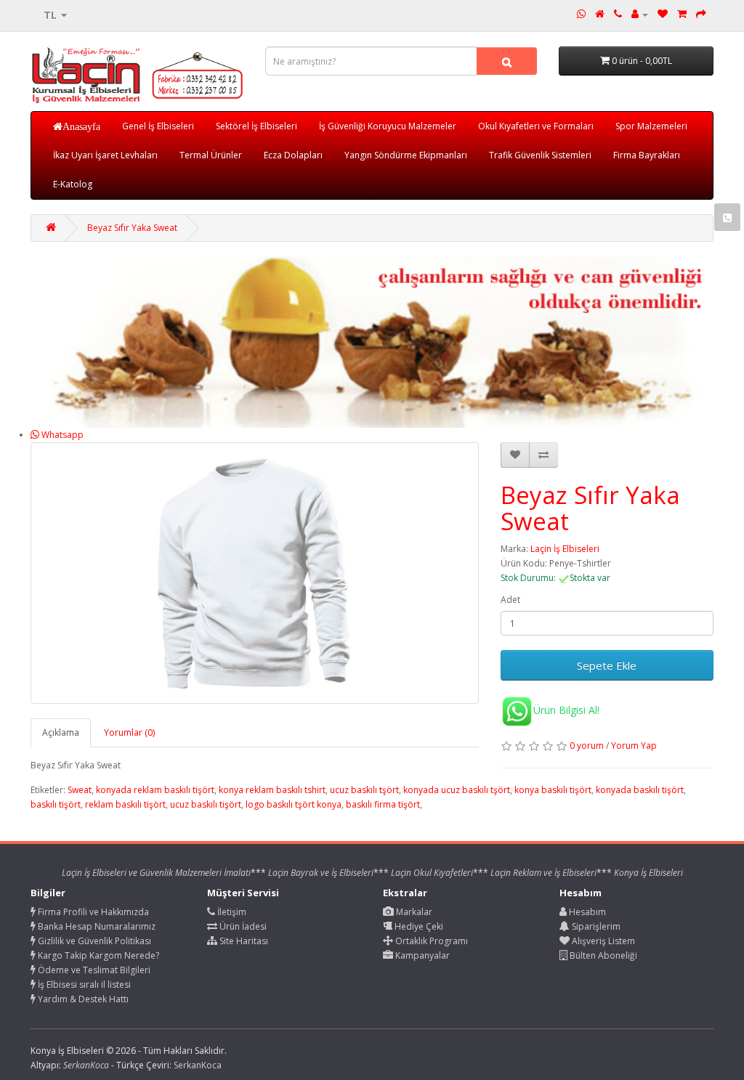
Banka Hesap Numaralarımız (95, 926)
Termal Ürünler (210, 155)
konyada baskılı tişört (640, 790)
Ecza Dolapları (293, 155)
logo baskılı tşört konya (293, 804)
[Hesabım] (639, 14)
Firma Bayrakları (646, 155)
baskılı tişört (56, 804)
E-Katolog (72, 184)
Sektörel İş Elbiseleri (256, 126)
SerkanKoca (198, 1065)
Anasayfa (81, 126)
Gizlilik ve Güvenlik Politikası (93, 941)
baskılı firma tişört (383, 804)
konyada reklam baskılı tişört (155, 790)
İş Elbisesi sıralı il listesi (83, 984)
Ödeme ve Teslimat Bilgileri (93, 970)
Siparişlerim (595, 926)
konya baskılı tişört (552, 790)
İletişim (230, 912)
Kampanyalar (421, 955)
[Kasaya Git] (701, 14)
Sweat (80, 790)
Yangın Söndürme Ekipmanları (405, 155)
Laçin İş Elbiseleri (564, 549)
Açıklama (60, 732)
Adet (510, 599)
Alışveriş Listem (602, 941)
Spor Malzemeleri (651, 126)
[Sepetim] (682, 14)
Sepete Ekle (606, 665)
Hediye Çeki (417, 926)
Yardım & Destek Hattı (82, 999)
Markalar (413, 912)
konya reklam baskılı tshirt (272, 790)
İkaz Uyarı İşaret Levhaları (105, 155)
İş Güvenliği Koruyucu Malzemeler (387, 126)
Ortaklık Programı (430, 941)
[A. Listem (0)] (663, 14)
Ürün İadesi (242, 926)
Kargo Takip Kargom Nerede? (97, 955)
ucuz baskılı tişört (205, 804)
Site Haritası (242, 941)
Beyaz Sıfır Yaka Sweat (132, 228)
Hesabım (586, 912)
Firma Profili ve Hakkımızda (92, 912)
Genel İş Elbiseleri (158, 126)
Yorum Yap (634, 745)
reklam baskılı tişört (125, 804)
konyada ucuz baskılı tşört (456, 790)
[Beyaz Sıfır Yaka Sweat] (255, 573)
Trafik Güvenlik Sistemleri (540, 155)
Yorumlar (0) (129, 732)
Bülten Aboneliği (602, 955)
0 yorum (587, 745)
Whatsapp (61, 435)
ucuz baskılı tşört (364, 790)
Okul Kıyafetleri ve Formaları (536, 126)
